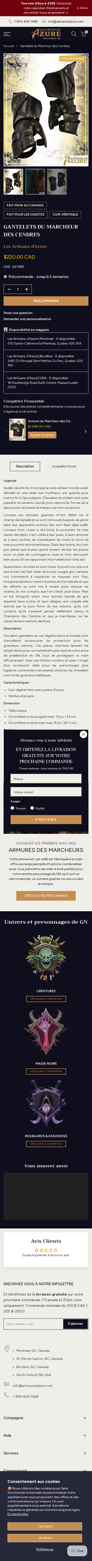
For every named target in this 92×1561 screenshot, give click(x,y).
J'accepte (45, 1526)
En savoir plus (18, 1514)
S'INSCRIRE (46, 819)
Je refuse (44, 1538)
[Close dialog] (83, 734)
